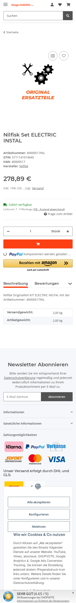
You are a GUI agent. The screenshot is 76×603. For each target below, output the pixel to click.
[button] (52, 4)
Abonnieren (56, 397)
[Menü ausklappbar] (5, 2)
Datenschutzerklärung (19, 378)
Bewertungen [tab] (47, 284)
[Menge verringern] (8, 231)
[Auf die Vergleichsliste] (52, 55)
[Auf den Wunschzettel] (63, 55)
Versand (38, 188)
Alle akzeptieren (38, 502)
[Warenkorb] (68, 4)
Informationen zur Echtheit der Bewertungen (43, 601)
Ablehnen (39, 526)
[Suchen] (68, 15)
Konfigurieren (39, 514)
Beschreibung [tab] (15, 284)
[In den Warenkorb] (6, 43)
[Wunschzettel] (60, 4)
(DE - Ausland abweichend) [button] (49, 209)
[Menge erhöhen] (67, 231)
